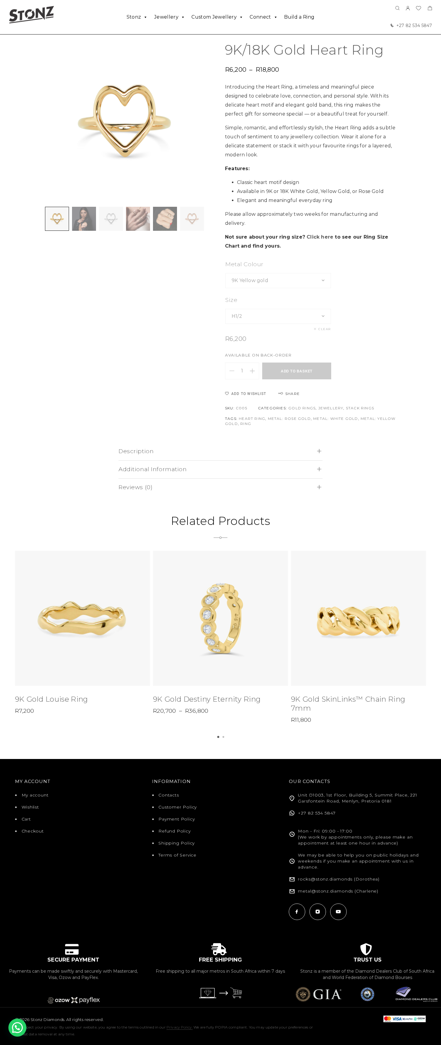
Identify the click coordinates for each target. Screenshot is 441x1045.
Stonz (134, 17)
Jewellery (166, 17)
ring (245, 423)
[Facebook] (296, 911)
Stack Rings (360, 408)
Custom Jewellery (214, 17)
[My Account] (408, 8)
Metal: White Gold (335, 418)
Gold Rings (302, 408)
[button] (218, 737)
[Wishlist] (418, 9)
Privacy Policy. (179, 1027)
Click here (320, 237)
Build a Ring (299, 17)
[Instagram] (317, 911)
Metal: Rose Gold (289, 418)
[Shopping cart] (430, 9)
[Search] (397, 8)
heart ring (252, 418)
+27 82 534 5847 (414, 25)
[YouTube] (338, 911)
